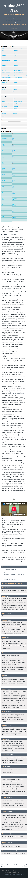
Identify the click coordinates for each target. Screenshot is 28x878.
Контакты (14, 26)
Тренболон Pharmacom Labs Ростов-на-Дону (15, 572)
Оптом (23, 23)
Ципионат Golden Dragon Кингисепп (14, 874)
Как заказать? (17, 19)
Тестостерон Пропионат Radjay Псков (14, 574)
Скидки (17, 23)
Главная (9, 19)
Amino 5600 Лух (14, 7)
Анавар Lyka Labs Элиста (10, 579)
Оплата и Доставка (7, 23)
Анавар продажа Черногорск (11, 577)
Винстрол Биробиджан (10, 569)
